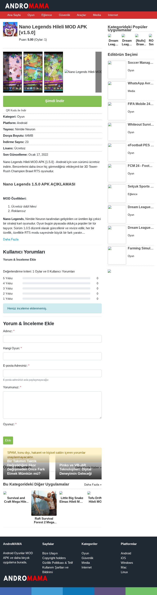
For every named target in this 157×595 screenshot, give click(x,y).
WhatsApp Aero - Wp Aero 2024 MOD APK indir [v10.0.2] (141, 83)
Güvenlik (64, 15)
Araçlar (81, 15)
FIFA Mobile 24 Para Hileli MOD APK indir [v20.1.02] (141, 104)
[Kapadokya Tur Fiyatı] (109, 270)
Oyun (31, 15)
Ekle (8, 440)
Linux (124, 572)
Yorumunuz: (12, 387)
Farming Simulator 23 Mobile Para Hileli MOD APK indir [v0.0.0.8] (141, 248)
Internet (112, 15)
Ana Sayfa (14, 15)
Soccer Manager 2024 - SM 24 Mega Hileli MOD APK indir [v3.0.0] (141, 62)
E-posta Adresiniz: (16, 365)
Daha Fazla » (93, 484)
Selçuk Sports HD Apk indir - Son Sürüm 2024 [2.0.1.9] (141, 186)
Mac (124, 567)
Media (96, 15)
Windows (127, 562)
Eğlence (46, 15)
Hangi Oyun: (12, 348)
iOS (123, 558)
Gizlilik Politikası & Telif (57, 562)
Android (126, 553)
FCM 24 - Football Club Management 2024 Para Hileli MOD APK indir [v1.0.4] (141, 165)
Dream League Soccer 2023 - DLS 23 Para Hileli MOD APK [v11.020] (141, 227)
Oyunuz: (10, 424)
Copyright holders (54, 558)
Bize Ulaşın (50, 553)
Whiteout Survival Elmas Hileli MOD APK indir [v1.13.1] (141, 124)
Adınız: (9, 331)
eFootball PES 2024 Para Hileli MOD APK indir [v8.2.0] (141, 145)
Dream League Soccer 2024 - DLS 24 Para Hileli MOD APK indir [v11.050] (141, 207)
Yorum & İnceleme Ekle (19, 259)
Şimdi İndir (54, 101)
